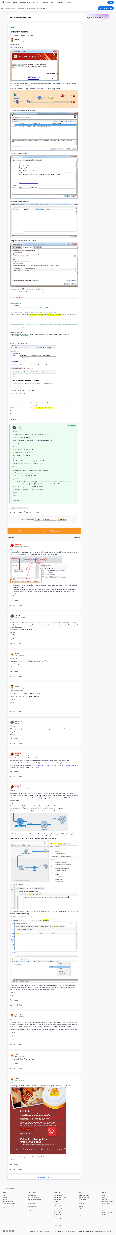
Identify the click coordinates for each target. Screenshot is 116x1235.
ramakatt (17, 544)
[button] (106, 8)
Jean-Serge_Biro (19, 615)
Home (2, 8)
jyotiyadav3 (18, 1014)
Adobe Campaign (21, 8)
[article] (44, 575)
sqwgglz (17, 39)
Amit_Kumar (20, 427)
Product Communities (10, 8)
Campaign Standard (30, 8)
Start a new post (56, 531)
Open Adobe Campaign (97, 17)
